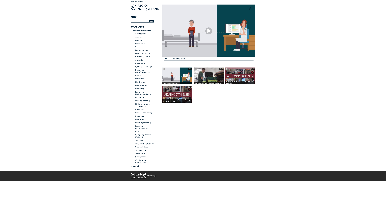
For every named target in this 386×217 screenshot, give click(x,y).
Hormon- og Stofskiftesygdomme (142, 71)
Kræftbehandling (141, 85)
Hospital (138, 75)
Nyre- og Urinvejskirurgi (143, 113)
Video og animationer (138, 178)
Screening (139, 140)
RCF (137, 131)
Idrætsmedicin (140, 79)
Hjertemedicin (140, 63)
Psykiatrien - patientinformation (141, 127)
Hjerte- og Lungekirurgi (143, 67)
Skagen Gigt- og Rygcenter (145, 143)
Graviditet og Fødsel (142, 57)
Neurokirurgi (139, 116)
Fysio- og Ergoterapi (142, 53)
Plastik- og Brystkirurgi (143, 123)
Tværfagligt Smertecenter (144, 150)
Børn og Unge (140, 43)
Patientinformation (142, 31)
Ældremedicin (140, 153)
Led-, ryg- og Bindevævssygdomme (143, 93)
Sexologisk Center (141, 147)
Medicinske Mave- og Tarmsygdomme (142, 105)
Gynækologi (139, 60)
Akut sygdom (140, 33)
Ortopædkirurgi (140, 119)
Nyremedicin (139, 109)
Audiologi (138, 40)
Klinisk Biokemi (140, 82)
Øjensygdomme (141, 157)
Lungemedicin (140, 97)
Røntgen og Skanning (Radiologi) (143, 136)
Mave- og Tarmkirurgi (142, 101)
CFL (136, 47)
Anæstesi (138, 37)
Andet (136, 166)
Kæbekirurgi (139, 89)
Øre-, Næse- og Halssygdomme (140, 161)
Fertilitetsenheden (141, 50)
